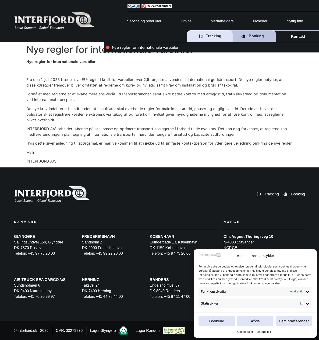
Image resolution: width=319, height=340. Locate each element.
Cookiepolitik (246, 331)
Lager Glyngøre (103, 331)
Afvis (255, 321)
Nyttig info (295, 21)
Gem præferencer (294, 321)
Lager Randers (148, 331)
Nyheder (260, 21)
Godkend (216, 321)
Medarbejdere (222, 21)
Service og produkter (144, 21)
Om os (186, 21)
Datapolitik (264, 331)
